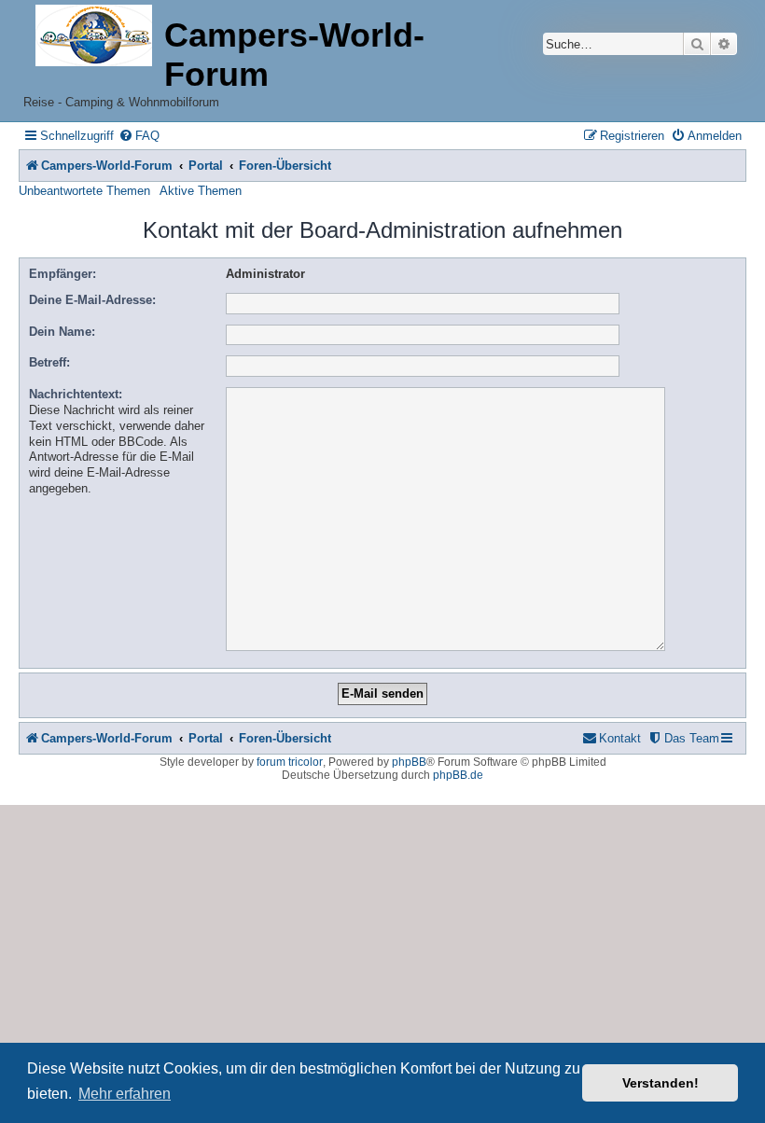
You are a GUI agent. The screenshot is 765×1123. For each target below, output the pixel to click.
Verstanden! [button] (660, 1082)
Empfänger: (62, 274)
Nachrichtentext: (75, 394)
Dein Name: (62, 332)
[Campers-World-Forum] (93, 37)
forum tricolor (290, 762)
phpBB (409, 762)
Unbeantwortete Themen (84, 191)
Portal (205, 166)
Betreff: (49, 362)
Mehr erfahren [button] (124, 1094)
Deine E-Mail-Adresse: (92, 300)
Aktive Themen (201, 191)
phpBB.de (458, 775)
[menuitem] (139, 135)
